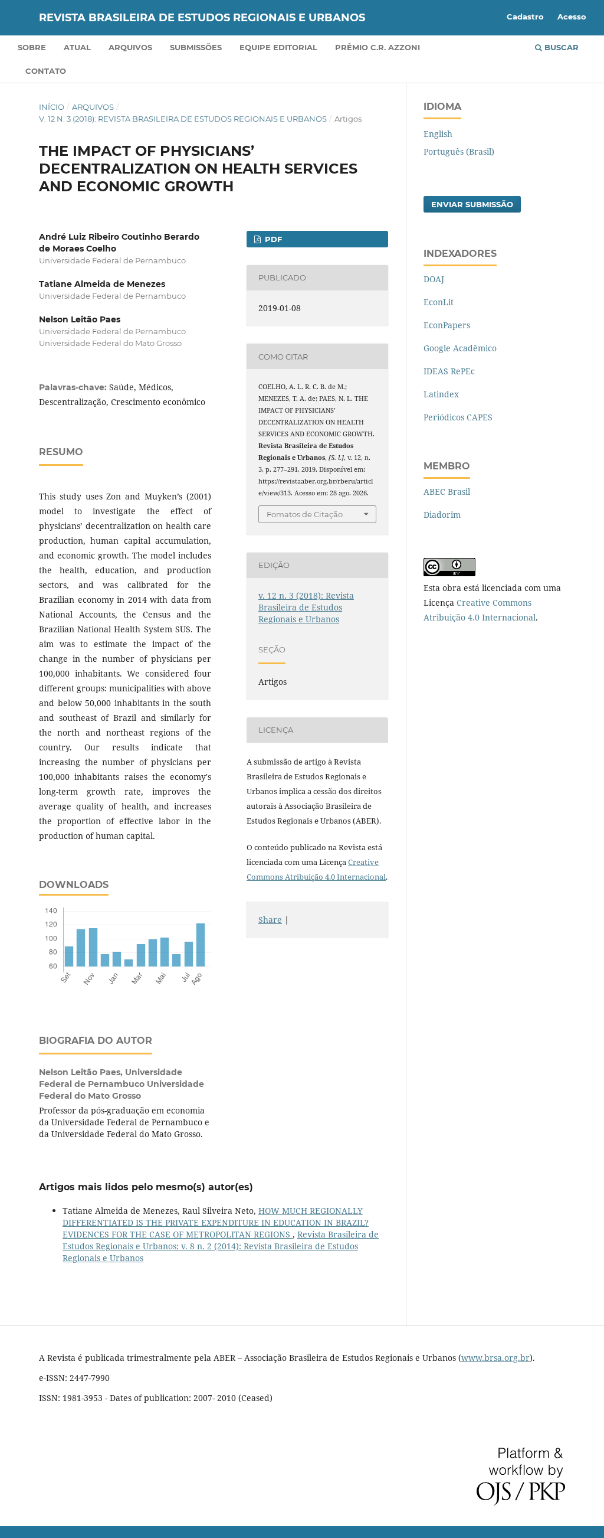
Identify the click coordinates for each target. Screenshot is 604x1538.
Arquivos (130, 47)
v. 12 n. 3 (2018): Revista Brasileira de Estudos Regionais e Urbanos (183, 118)
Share (270, 919)
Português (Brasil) (459, 151)
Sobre (32, 47)
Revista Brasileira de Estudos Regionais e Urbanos (202, 17)
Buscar (560, 47)
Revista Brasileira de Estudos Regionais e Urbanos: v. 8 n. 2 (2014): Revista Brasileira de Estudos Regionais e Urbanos (221, 1246)
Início (51, 107)
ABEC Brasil (447, 491)
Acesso (571, 16)
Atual (77, 47)
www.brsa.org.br (495, 1357)
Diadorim (442, 514)
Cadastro (525, 16)
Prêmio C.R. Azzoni (377, 47)
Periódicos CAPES (458, 417)
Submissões (196, 47)
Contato (45, 71)
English (438, 133)
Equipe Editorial (278, 47)
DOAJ (434, 279)
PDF (272, 239)
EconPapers (447, 325)
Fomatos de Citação (305, 514)
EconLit (439, 302)
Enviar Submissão (472, 204)
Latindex (441, 394)
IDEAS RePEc (449, 371)
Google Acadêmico (460, 348)
